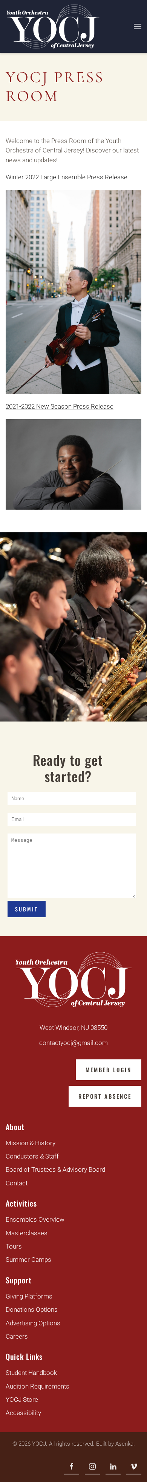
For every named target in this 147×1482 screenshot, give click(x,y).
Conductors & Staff (32, 1156)
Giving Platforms (29, 1296)
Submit (26, 909)
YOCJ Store (22, 1399)
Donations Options (32, 1309)
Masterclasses (26, 1233)
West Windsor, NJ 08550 (73, 1027)
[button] (137, 26)
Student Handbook (31, 1372)
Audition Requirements (37, 1386)
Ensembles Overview (35, 1219)
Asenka (124, 1443)
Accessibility (23, 1413)
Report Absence (105, 1096)
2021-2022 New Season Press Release (59, 406)
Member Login (109, 1069)
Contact (17, 1183)
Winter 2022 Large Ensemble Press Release (66, 177)
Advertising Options (33, 1323)
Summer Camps (28, 1259)
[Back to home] (53, 26)
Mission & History (30, 1143)
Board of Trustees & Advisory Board (55, 1169)
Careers (17, 1336)
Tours (14, 1246)
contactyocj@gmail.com (73, 1043)
